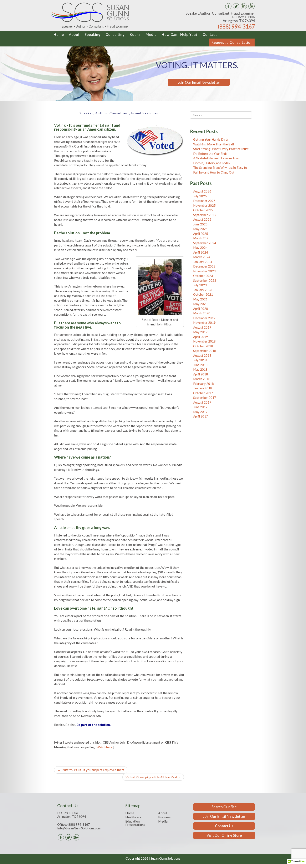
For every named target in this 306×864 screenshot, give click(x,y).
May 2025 (200, 229)
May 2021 (200, 299)
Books (135, 34)
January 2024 (202, 262)
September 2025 (204, 215)
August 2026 (202, 191)
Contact (210, 34)
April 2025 (200, 233)
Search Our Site (224, 806)
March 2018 (201, 379)
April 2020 (200, 308)
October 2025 (203, 210)
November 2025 (204, 205)
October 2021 (203, 294)
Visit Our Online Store (224, 835)
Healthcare (133, 817)
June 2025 (200, 224)
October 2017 (203, 393)
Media (151, 34)
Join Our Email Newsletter (199, 82)
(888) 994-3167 (236, 26)
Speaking (93, 34)
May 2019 (200, 332)
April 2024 (200, 252)
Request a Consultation (232, 42)
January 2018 (202, 388)
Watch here (104, 747)
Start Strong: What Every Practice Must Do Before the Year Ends (221, 151)
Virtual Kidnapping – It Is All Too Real (153, 777)
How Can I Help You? (180, 34)
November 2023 (204, 271)
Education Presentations (135, 823)
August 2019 (202, 327)
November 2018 (204, 341)
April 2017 (200, 416)
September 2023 (204, 280)
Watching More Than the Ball (213, 144)
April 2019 (200, 337)
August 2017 (202, 402)
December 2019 (204, 318)
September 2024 (204, 243)
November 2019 (204, 322)
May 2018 (200, 369)
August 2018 (202, 355)
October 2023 (203, 276)
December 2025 (204, 201)
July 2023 (200, 285)
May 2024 (200, 247)
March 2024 (201, 257)
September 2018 (204, 351)
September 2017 (204, 397)
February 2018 (203, 383)
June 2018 (200, 365)
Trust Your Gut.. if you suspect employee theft (90, 770)
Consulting (115, 34)
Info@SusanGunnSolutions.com (79, 828)
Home (58, 34)
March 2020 (201, 313)
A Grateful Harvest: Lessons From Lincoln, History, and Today (216, 160)
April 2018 (200, 374)
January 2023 (202, 290)
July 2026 (200, 196)
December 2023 (204, 266)
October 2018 (203, 346)
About (74, 34)
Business (164, 817)
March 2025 (201, 238)
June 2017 (200, 407)
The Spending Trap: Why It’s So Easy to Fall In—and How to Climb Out (220, 170)
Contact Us (224, 825)
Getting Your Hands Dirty (211, 139)
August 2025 (202, 219)
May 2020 (200, 304)
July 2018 (200, 360)
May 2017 (200, 412)
